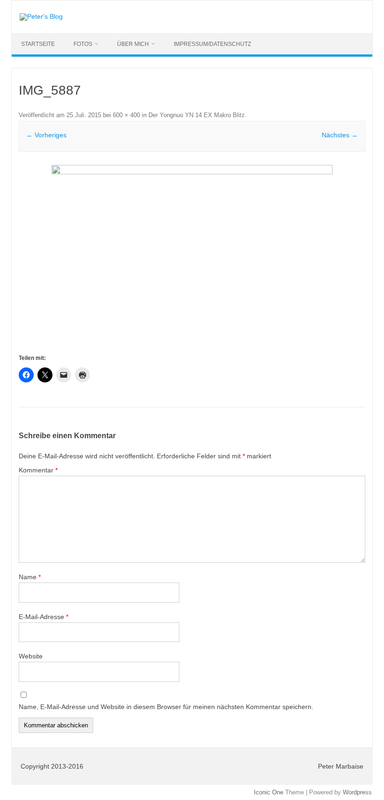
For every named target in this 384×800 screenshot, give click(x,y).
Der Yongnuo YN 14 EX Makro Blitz (196, 115)
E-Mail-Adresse (43, 617)
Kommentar (38, 470)
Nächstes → (340, 135)
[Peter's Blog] (41, 16)
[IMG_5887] (192, 258)
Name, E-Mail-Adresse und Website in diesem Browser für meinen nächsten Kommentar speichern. (166, 706)
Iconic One (268, 792)
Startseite (38, 44)
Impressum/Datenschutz (212, 44)
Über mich (133, 44)
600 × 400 (126, 115)
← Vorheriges (46, 135)
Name (30, 577)
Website (31, 656)
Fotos (83, 44)
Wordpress (357, 792)
